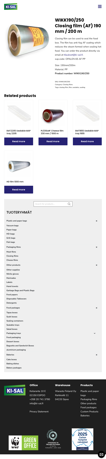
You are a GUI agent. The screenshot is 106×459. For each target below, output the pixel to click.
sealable (76, 87)
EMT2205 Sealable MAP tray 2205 (19, 132)
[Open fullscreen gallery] (48, 59)
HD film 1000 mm (15, 181)
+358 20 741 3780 (40, 399)
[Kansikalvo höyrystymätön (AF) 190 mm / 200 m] (27, 38)
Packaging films (89, 399)
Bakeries (85, 415)
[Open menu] (100, 6)
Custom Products (89, 411)
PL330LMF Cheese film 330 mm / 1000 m (52, 132)
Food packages (89, 407)
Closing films (68, 84)
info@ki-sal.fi (36, 403)
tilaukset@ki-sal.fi (73, 54)
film (70, 87)
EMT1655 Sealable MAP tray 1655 (87, 132)
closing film (63, 87)
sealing (82, 87)
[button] (101, 454)
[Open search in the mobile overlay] (53, 204)
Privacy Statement (39, 411)
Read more (18, 141)
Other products (88, 403)
